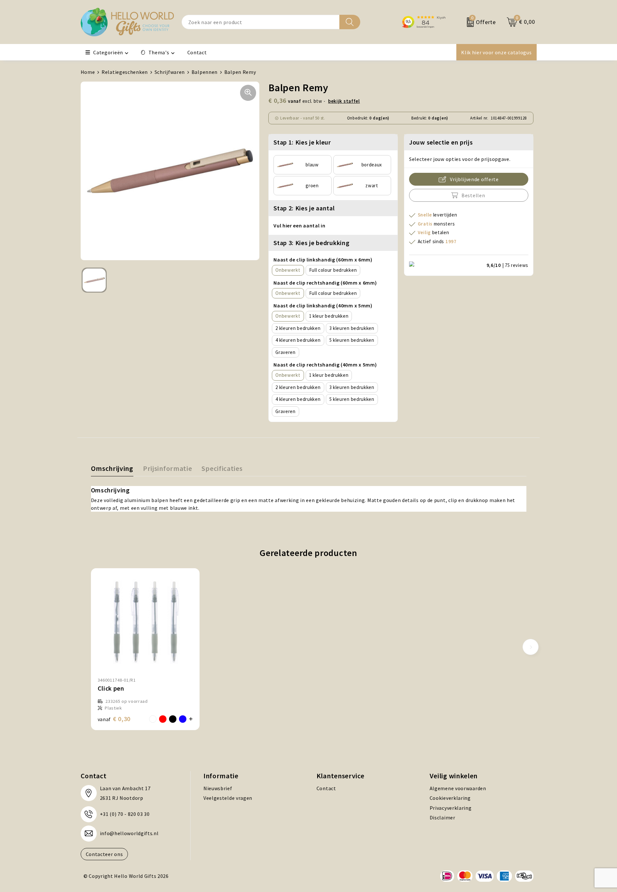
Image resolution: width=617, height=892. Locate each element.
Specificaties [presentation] (221, 468)
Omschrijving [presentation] (112, 468)
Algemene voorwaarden (458, 788)
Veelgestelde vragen (227, 798)
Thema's (158, 52)
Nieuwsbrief (217, 788)
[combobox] (261, 22)
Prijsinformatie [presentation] (167, 468)
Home (88, 72)
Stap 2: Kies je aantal (304, 208)
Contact (197, 52)
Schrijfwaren (170, 72)
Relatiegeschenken (125, 72)
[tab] (112, 470)
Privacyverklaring (451, 808)
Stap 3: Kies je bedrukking (311, 243)
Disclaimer (442, 817)
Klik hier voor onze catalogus (496, 52)
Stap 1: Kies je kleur (302, 142)
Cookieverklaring (450, 798)
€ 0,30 (114, 719)
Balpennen (205, 72)
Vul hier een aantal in (299, 225)
